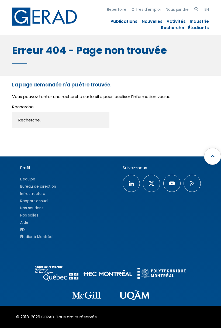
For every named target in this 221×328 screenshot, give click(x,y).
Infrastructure (32, 193)
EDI (23, 229)
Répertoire (116, 9)
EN (207, 9)
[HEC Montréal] (108, 274)
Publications (123, 21)
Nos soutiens (31, 208)
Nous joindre (177, 9)
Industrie (199, 21)
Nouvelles (152, 21)
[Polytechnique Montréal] (162, 274)
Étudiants (198, 27)
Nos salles (29, 215)
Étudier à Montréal (36, 236)
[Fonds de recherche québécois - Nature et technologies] (56, 274)
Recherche (172, 27)
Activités (176, 21)
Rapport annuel (34, 201)
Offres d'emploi (146, 9)
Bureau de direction (38, 186)
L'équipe (27, 179)
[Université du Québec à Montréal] (134, 296)
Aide (24, 222)
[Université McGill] (86, 296)
